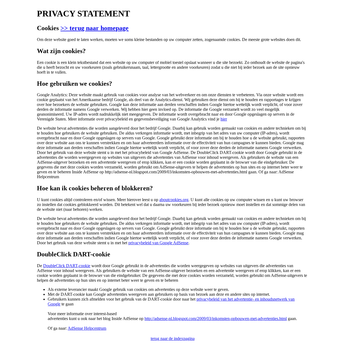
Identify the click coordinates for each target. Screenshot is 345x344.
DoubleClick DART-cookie (66, 265)
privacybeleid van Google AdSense (158, 242)
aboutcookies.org (173, 199)
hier (223, 119)
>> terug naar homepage (94, 28)
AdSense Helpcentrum (87, 328)
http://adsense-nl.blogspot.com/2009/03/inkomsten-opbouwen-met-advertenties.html (215, 318)
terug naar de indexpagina (173, 338)
